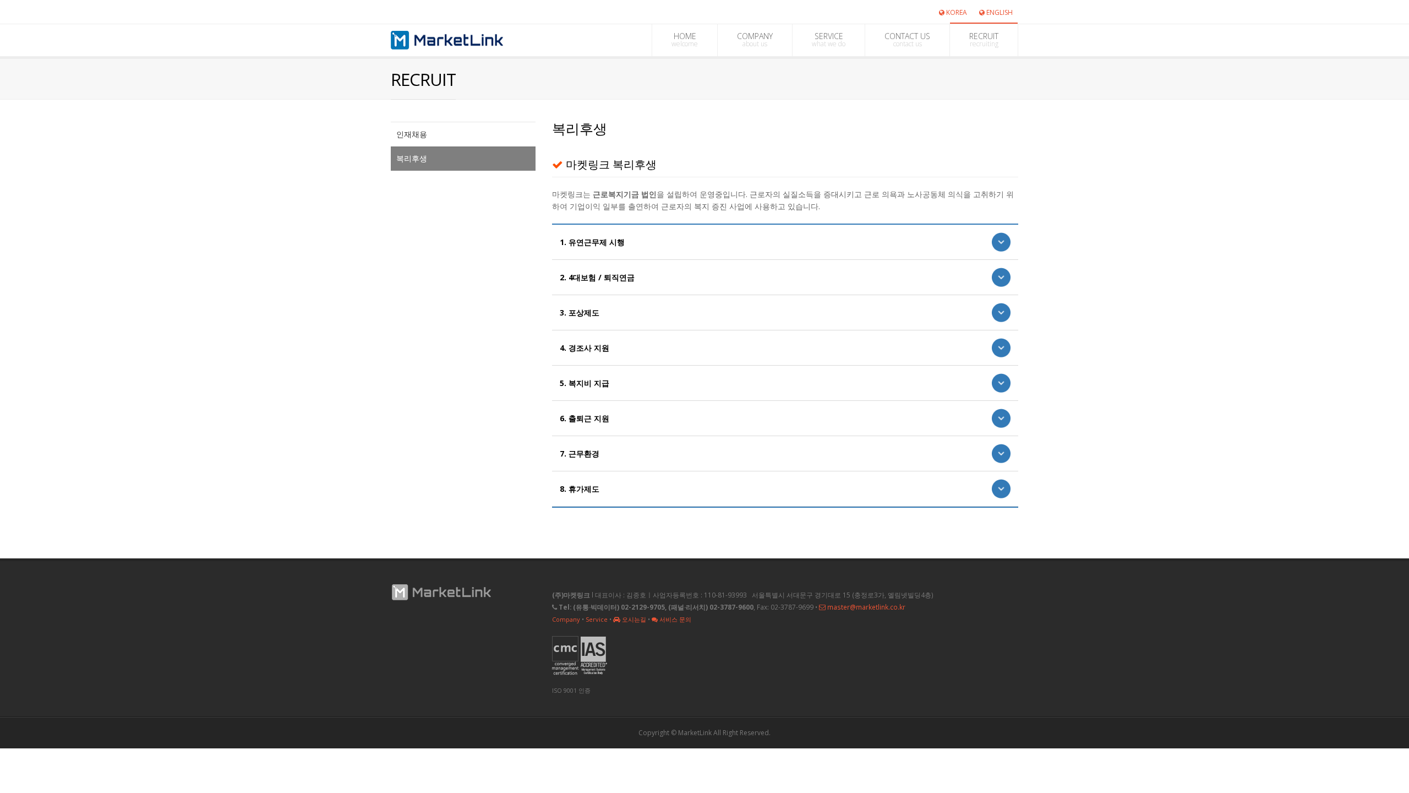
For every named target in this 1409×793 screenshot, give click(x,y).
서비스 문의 (674, 619)
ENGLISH (999, 12)
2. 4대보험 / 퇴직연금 (597, 277)
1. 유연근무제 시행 (592, 242)
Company (566, 619)
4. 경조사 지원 (584, 348)
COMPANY (755, 39)
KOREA (955, 12)
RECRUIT (983, 39)
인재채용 (411, 134)
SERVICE (828, 39)
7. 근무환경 (579, 453)
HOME (684, 39)
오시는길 (633, 619)
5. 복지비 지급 (584, 383)
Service (597, 619)
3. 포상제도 (579, 312)
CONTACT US (907, 39)
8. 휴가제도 (579, 489)
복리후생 (411, 158)
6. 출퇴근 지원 (584, 418)
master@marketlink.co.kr (865, 606)
